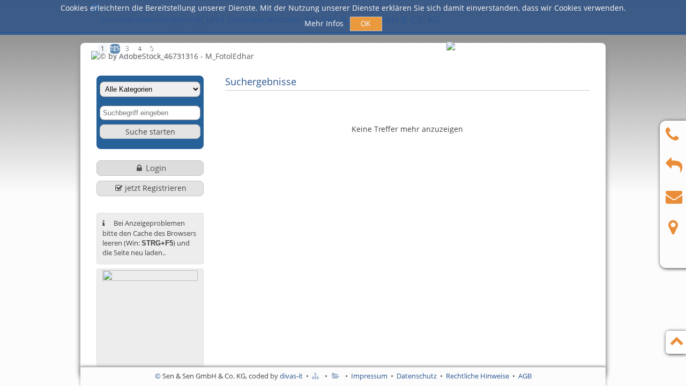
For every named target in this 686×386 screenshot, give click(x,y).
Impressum (369, 376)
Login (156, 167)
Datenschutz (417, 376)
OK (366, 24)
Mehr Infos (325, 23)
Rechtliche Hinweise (477, 376)
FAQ (420, 47)
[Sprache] (451, 48)
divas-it (291, 376)
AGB (525, 376)
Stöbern (325, 47)
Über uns (376, 47)
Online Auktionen (257, 47)
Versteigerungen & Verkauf (153, 47)
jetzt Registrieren (156, 188)
